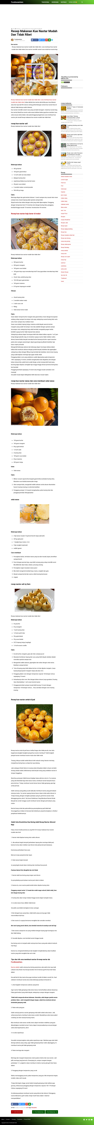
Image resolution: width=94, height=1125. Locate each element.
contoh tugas (64, 179)
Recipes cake (64, 222)
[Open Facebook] (84, 1120)
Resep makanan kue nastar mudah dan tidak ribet (25, 100)
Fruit (62, 186)
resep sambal (64, 250)
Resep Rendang (65, 247)
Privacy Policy (27, 1119)
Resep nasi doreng (65, 238)
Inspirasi (63, 192)
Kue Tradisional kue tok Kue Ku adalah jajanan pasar (75, 144)
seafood (63, 263)
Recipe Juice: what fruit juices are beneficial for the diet (74, 153)
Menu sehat (64, 207)
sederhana (63, 266)
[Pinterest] (46, 40)
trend (62, 281)
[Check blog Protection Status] (65, 82)
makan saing (64, 198)
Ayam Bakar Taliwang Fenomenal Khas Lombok (73, 116)
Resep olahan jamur (66, 244)
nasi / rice (63, 210)
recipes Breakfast (65, 219)
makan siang (64, 201)
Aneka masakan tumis (66, 176)
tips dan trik (64, 275)
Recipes (63, 216)
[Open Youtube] (92, 1120)
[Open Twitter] (87, 1120)
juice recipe (64, 195)
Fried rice (63, 182)
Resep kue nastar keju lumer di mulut (26, 214)
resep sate (64, 253)
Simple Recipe (64, 272)
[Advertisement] (47, 15)
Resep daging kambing (66, 229)
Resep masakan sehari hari (67, 235)
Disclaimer (19, 1119)
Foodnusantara (16, 962)
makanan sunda (65, 204)
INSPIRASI (63, 2)
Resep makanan (13, 94)
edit (27, 1107)
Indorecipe (63, 189)
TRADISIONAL (45, 2)
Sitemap (14, 1119)
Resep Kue (34, 1107)
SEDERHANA (55, 2)
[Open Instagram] (89, 1120)
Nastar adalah (15, 967)
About (2, 1119)
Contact (8, 1119)
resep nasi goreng (65, 241)
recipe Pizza (64, 213)
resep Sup (63, 259)
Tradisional (63, 278)
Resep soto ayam (65, 256)
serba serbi (64, 269)
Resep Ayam (64, 226)
